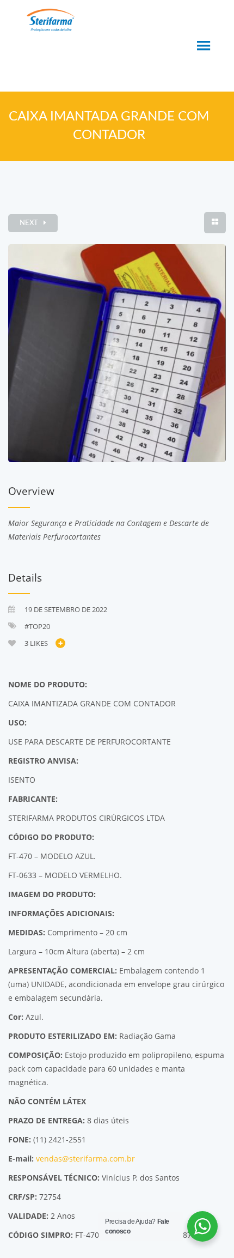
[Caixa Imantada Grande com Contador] (117, 353)
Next (29, 223)
